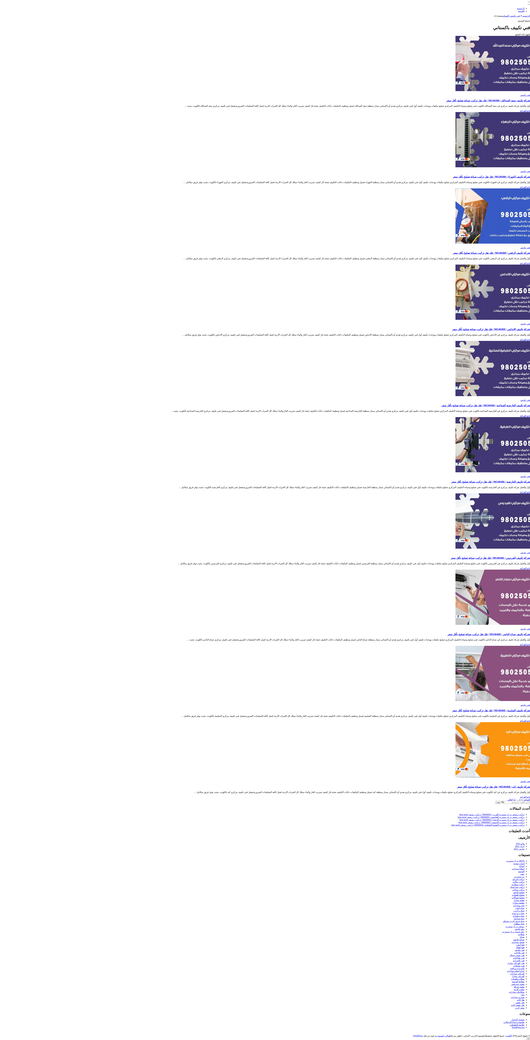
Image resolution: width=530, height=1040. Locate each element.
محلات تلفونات (517, 979)
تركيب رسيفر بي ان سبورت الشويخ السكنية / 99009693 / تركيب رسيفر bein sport (487, 825)
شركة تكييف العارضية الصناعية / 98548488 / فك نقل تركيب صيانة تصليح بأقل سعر (486, 405)
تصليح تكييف (518, 892)
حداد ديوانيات (518, 916)
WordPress (418, 1036)
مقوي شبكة (519, 987)
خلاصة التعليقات (517, 1025)
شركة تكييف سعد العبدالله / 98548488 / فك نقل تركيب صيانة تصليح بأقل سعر (488, 100)
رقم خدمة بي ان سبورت (513, 932)
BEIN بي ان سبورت (515, 861)
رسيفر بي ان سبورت (515, 926)
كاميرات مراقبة (517, 968)
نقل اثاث (520, 1000)
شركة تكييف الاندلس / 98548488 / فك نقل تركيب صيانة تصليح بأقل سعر (491, 329)
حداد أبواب (519, 908)
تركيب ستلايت (518, 884)
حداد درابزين (518, 911)
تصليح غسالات (518, 897)
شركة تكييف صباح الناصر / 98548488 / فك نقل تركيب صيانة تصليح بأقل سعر (489, 634)
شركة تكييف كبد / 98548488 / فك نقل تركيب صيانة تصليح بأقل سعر (493, 786)
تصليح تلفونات (518, 895)
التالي (510, 799)
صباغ (522, 937)
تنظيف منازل (518, 903)
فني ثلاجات (519, 953)
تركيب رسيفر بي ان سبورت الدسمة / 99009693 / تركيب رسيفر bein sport (491, 822)
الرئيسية (520, 8)
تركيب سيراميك (517, 887)
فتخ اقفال (520, 947)
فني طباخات (518, 958)
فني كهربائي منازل (516, 963)
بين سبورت (519, 876)
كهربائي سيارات (517, 974)
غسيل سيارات (518, 942)
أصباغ (521, 866)
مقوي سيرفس (517, 984)
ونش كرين (519, 1008)
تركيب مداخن (518, 890)
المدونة (521, 11)
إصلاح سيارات (518, 869)
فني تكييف (525, 95)
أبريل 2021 (519, 846)
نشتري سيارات (517, 997)
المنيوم (521, 871)
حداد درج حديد (518, 913)
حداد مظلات (518, 924)
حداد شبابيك (519, 918)
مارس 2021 (519, 849)
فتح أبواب (520, 945)
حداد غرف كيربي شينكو (513, 921)
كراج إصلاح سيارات (515, 971)
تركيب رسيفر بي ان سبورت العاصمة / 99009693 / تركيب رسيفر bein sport (491, 817)
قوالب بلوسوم (443, 1036)
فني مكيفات (518, 966)
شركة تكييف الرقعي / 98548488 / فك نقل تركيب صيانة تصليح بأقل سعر (491, 252)
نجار (522, 994)
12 (514, 799)
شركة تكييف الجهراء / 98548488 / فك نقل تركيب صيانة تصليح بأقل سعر (491, 176)
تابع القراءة (525, 111)
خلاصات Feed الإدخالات (514, 1022)
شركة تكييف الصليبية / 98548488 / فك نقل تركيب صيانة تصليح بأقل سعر (491, 710)
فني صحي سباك (517, 955)
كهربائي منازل (518, 976)
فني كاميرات (518, 960)
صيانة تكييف (518, 939)
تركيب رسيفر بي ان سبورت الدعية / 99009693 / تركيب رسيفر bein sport (491, 820)
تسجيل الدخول (517, 1019)
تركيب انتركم (518, 879)
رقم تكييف (519, 929)
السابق (527, 799)
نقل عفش (519, 1002)
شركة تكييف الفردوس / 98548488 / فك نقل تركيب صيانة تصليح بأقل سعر (490, 558)
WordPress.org (518, 1027)
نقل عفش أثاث (517, 1005)
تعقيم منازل (519, 900)
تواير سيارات (518, 905)
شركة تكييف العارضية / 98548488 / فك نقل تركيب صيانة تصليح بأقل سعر (490, 481)
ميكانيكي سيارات (516, 992)
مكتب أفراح (519, 989)
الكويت (509, 1036)
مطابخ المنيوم (518, 981)
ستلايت (521, 934)
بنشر (522, 874)
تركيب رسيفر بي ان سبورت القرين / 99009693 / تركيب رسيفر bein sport (491, 814)
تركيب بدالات (518, 882)
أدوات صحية (518, 863)
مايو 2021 (520, 843)
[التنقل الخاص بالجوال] (529, 4)
